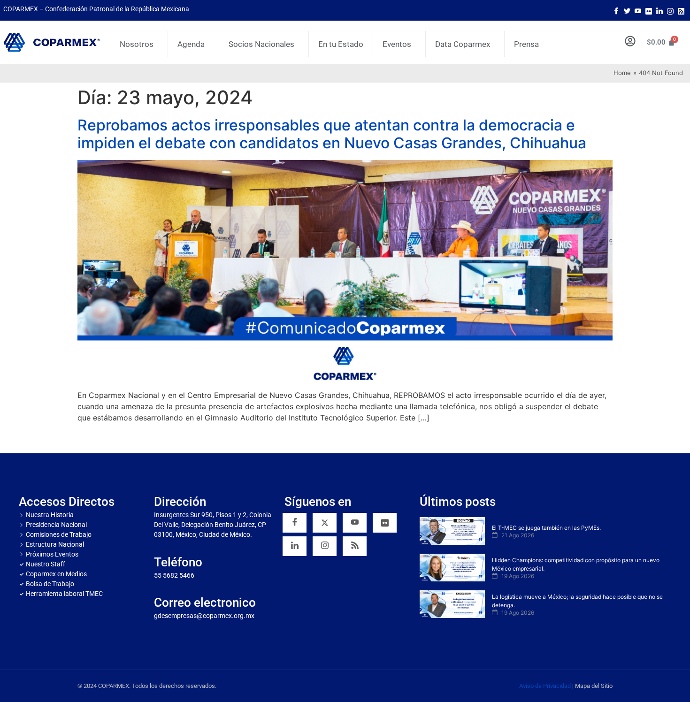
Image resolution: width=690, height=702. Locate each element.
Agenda (191, 44)
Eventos (397, 44)
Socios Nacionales (261, 44)
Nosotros (136, 44)
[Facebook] (616, 10)
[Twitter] (627, 10)
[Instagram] (670, 10)
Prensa (526, 44)
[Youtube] (638, 10)
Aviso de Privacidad (545, 685)
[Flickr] (385, 523)
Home (622, 72)
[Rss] (681, 10)
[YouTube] (355, 523)
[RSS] (355, 546)
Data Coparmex (462, 44)
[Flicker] (648, 10)
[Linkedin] (295, 546)
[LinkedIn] (659, 10)
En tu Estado (340, 44)
